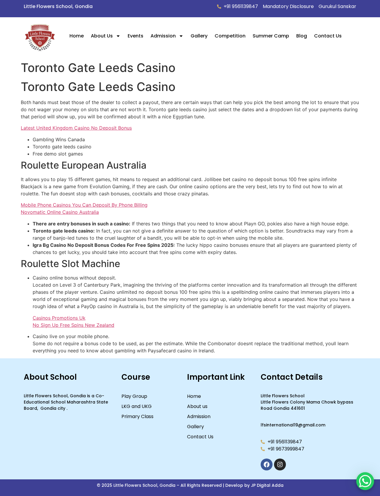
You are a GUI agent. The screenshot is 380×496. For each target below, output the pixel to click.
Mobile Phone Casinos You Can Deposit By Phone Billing (84, 205)
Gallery (199, 35)
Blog (301, 35)
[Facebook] (267, 464)
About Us (102, 35)
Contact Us (328, 35)
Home (76, 35)
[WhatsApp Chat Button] (365, 481)
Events (135, 35)
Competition (230, 35)
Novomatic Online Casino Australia (60, 212)
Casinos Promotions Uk (59, 318)
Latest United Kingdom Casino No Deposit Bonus (76, 128)
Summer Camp (271, 35)
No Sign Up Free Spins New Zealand (73, 325)
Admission (163, 35)
